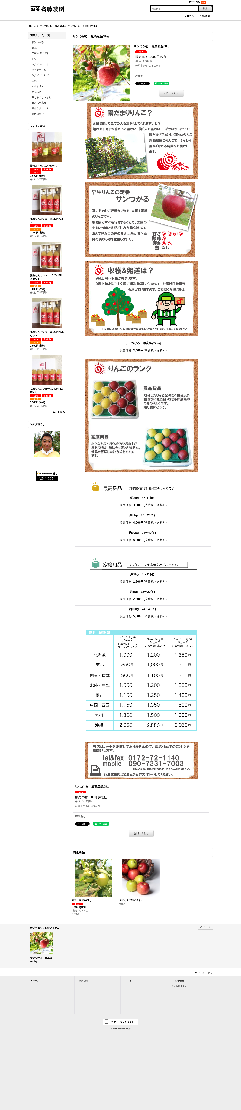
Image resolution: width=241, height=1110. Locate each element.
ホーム (36, 981)
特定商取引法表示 (180, 986)
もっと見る (59, 412)
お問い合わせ (171, 93)
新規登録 (206, 16)
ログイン (191, 16)
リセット (207, 927)
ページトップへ (205, 973)
